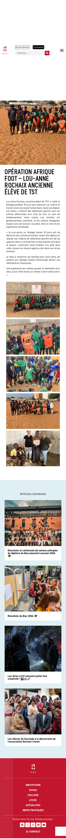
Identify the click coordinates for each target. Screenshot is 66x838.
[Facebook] (22, 825)
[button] (61, 50)
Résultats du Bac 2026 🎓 (22, 616)
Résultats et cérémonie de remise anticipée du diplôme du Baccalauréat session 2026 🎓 (33, 553)
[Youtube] (43, 825)
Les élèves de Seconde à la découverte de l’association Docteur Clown (32, 740)
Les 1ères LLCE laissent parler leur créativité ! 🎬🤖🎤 (27, 677)
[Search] (47, 53)
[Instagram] (33, 825)
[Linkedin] (38, 825)
